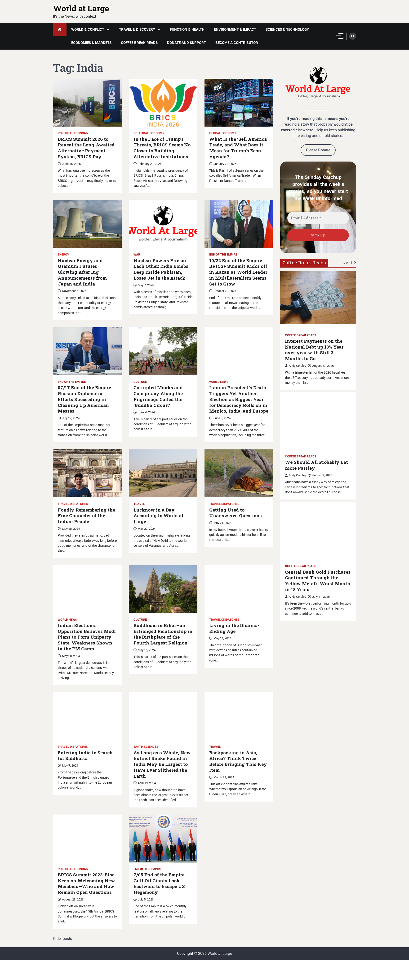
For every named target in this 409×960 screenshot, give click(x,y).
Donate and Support (186, 43)
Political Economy (73, 133)
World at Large (81, 8)
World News (218, 382)
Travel (139, 504)
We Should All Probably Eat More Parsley (316, 465)
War (136, 254)
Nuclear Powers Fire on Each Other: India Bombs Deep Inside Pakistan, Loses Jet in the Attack (160, 269)
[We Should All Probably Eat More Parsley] (318, 418)
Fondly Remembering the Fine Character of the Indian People (86, 516)
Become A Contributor (236, 43)
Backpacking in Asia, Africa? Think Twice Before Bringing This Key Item (238, 761)
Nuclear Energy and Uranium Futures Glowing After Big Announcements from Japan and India (82, 272)
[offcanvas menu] (339, 36)
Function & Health (187, 29)
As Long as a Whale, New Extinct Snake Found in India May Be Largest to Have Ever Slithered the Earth (162, 764)
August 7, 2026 (322, 475)
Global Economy (222, 133)
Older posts (62, 938)
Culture (140, 382)
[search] (352, 36)
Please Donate (318, 150)
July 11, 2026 (321, 596)
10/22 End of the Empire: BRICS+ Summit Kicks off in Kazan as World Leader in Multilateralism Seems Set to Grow (238, 272)
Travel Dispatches (73, 504)
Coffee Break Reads (139, 43)
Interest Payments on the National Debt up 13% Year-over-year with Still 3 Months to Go (315, 349)
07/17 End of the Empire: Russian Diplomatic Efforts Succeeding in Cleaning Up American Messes (85, 399)
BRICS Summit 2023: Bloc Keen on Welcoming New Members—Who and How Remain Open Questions (86, 883)
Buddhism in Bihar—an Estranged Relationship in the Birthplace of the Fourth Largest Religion (162, 634)
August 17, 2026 (323, 365)
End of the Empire (223, 254)
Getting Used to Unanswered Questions (235, 513)
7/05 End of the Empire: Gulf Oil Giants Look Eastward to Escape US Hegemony (159, 883)
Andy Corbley (297, 365)
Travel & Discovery (137, 29)
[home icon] (60, 29)
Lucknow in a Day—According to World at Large (158, 516)
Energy (63, 254)
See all (348, 263)
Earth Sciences (145, 746)
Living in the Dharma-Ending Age (234, 628)
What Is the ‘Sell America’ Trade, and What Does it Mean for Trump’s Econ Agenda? (238, 147)
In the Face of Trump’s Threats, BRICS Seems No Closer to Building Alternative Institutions (162, 147)
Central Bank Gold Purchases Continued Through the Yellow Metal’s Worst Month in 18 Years (318, 580)
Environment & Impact (235, 29)
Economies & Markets (91, 43)
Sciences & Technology (287, 29)
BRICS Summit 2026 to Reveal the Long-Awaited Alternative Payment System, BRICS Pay (86, 147)
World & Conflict (87, 29)
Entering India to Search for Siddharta (85, 755)
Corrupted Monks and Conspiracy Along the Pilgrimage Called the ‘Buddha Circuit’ (158, 396)
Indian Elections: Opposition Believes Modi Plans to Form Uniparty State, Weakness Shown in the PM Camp (87, 637)
